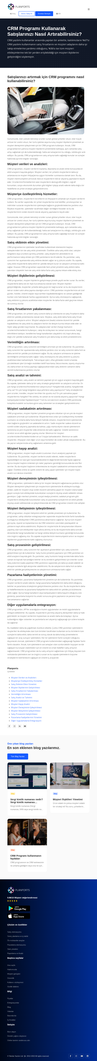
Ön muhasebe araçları (16, 940)
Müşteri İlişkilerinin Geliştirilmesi (25, 687)
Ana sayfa (11, 965)
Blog (12, 794)
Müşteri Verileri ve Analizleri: (23, 677)
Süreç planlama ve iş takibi (17, 936)
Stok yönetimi (12, 949)
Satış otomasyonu (14, 932)
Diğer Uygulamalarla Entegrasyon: (26, 720)
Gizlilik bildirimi (13, 987)
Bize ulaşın (11, 1032)
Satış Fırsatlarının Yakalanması (24, 691)
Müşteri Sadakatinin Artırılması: (25, 701)
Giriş (13, 14)
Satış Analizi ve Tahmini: (21, 697)
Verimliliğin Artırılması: (21, 694)
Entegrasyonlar (13, 1003)
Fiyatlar (10, 998)
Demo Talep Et (26, 14)
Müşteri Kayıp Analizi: (20, 704)
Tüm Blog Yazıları (18, 756)
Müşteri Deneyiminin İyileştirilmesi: (26, 707)
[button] (88, 9)
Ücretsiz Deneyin (44, 14)
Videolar (10, 1011)
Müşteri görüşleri (13, 974)
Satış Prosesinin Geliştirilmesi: (24, 714)
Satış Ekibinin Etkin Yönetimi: (24, 684)
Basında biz (11, 1016)
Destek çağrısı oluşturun (16, 1036)
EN (59, 14)
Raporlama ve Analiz (15, 953)
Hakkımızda (12, 969)
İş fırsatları (11, 1020)
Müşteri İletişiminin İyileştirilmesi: (25, 710)
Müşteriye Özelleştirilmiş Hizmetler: (26, 681)
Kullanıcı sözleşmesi (15, 982)
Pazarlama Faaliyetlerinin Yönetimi (26, 717)
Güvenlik (10, 978)
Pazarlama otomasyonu (16, 945)
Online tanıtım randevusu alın (18, 1040)
